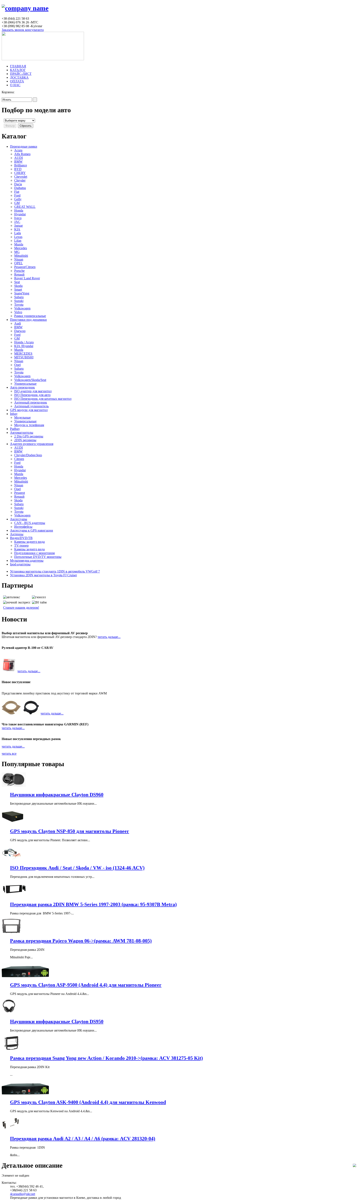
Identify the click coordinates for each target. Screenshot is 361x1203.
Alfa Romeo (22, 154)
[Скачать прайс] (354, 1166)
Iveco (18, 218)
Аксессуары (18, 519)
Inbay (14, 413)
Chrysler (19, 180)
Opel (17, 365)
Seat (17, 282)
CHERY (20, 173)
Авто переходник (22, 387)
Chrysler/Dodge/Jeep (28, 455)
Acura (18, 150)
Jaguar (18, 225)
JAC (17, 222)
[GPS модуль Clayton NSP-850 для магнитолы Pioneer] (12, 822)
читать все (9, 753)
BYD (18, 169)
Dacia (18, 184)
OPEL (18, 263)
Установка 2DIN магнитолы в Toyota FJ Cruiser (43, 575)
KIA (17, 229)
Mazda (18, 244)
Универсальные (25, 383)
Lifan (17, 240)
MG (17, 252)
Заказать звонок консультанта (23, 30)
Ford (17, 195)
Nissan (18, 259)
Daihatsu (20, 188)
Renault (19, 274)
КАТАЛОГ (18, 70)
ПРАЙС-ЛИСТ (21, 73)
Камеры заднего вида (29, 541)
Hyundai (20, 214)
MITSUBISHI (23, 357)
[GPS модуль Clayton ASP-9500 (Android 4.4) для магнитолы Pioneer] (25, 976)
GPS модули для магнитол (29, 410)
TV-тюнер (21, 545)
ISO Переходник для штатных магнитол (42, 398)
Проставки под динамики (28, 319)
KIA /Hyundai (23, 346)
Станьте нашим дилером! (21, 607)
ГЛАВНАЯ (18, 66)
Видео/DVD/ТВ (21, 538)
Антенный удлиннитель (31, 406)
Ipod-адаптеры (20, 564)
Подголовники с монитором (34, 553)
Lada (17, 233)
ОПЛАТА (17, 81)
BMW (18, 161)
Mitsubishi (21, 255)
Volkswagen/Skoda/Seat (30, 380)
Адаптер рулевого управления (31, 444)
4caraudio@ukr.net (22, 1194)
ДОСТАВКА (19, 77)
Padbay (15, 429)
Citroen (19, 459)
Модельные (22, 417)
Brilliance (20, 165)
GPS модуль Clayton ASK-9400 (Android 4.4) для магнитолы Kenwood (88, 1102)
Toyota (18, 304)
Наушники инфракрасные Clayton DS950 (56, 1021)
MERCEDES (23, 353)
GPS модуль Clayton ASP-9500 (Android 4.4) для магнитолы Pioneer (85, 985)
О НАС (15, 85)
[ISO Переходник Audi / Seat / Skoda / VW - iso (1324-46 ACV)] (11, 859)
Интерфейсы (23, 526)
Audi (17, 323)
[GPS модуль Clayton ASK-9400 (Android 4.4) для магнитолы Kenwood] (25, 1093)
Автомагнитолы (21, 432)
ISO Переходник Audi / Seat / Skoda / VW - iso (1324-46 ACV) (77, 868)
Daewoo (19, 331)
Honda (18, 210)
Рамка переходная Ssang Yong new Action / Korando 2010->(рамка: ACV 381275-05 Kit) (106, 1058)
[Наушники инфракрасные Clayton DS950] (9, 1012)
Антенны (16, 534)
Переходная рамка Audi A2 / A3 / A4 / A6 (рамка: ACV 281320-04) (82, 1138)
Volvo (18, 312)
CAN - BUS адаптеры (29, 523)
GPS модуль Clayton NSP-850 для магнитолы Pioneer (69, 831)
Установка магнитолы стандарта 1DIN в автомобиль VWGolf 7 (55, 571)
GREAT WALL (25, 206)
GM (17, 203)
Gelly (18, 199)
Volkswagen (22, 308)
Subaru (19, 297)
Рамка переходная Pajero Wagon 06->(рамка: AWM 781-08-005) (81, 940)
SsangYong (21, 293)
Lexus (18, 237)
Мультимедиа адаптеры (26, 560)
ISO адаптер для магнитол (33, 391)
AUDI (18, 158)
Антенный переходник (30, 402)
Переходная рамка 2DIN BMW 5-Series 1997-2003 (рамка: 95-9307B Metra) (93, 904)
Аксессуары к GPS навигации (31, 530)
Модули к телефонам (29, 425)
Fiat (16, 191)
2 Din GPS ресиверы (28, 436)
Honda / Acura (24, 342)
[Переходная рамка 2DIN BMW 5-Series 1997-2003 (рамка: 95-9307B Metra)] (14, 895)
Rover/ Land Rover (27, 278)
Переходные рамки (23, 146)
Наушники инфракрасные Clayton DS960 (56, 794)
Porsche (19, 270)
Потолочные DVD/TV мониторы (37, 557)
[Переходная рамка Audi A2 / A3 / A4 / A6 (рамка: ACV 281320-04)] (11, 1130)
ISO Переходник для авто (32, 395)
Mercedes (20, 248)
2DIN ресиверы (25, 440)
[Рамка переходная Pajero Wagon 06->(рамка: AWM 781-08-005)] (11, 932)
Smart (18, 289)
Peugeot (19, 493)
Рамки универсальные (30, 316)
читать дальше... (109, 637)
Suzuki (18, 301)
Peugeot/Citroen (25, 267)
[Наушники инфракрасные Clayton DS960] (14, 786)
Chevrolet (20, 176)
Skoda (18, 286)
